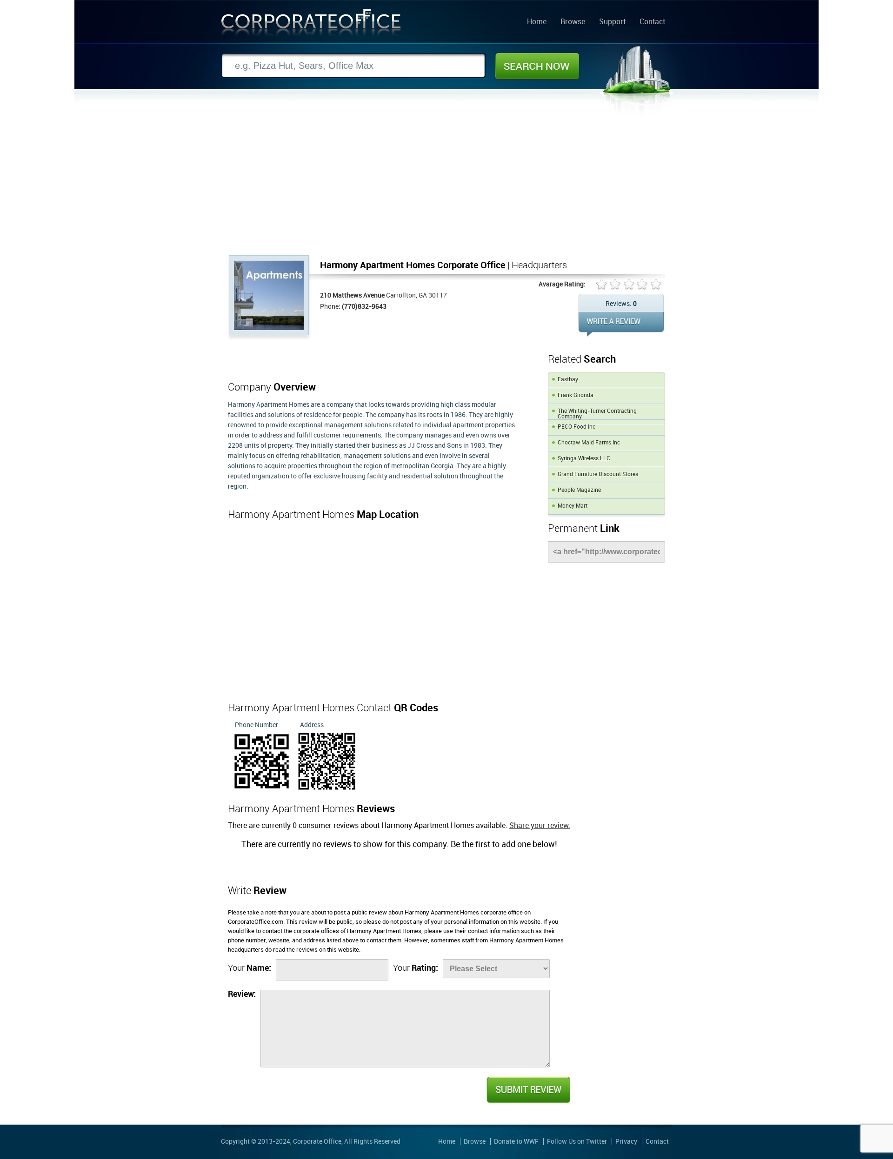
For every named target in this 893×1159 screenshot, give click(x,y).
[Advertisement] (446, 185)
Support (612, 22)
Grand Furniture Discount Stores (598, 474)
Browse (572, 22)
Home (536, 22)
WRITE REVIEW (621, 324)
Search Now (537, 66)
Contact (652, 22)
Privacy (626, 1141)
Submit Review (528, 1090)
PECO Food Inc (576, 427)
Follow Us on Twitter (577, 1141)
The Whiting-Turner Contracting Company (597, 414)
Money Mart (572, 506)
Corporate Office (311, 24)
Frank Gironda (575, 395)
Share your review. (539, 826)
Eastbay (568, 380)
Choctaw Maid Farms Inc (589, 443)
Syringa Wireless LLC (584, 459)
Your (249, 968)
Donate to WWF (516, 1141)
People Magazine (579, 490)
